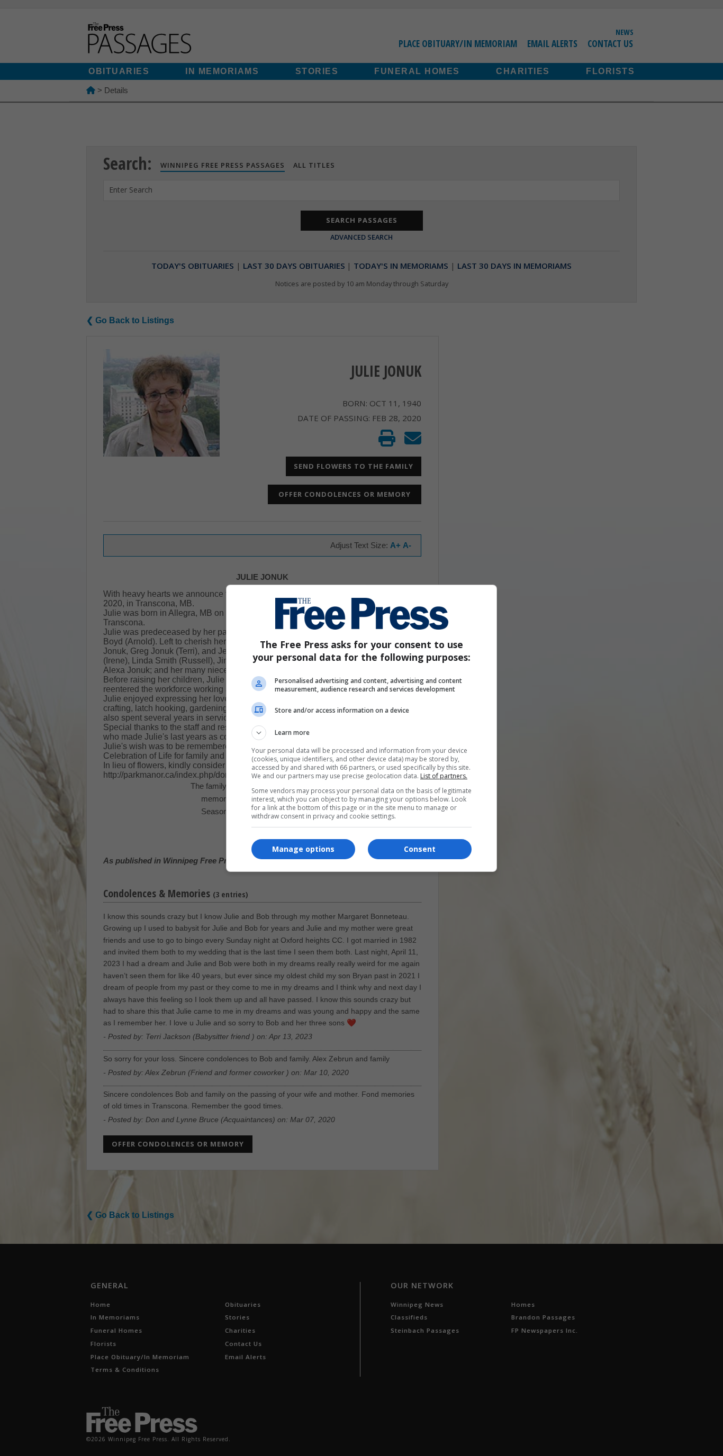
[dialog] (361, 728)
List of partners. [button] (443, 775)
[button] (361, 732)
